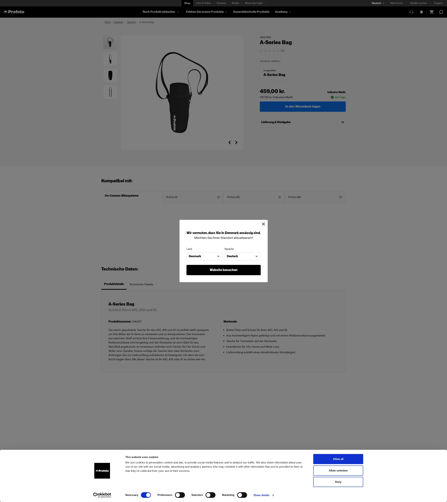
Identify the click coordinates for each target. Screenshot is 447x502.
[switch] (180, 495)
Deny (338, 481)
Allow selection (338, 470)
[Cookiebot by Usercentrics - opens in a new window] (102, 495)
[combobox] (204, 256)
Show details (261, 495)
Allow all (338, 458)
